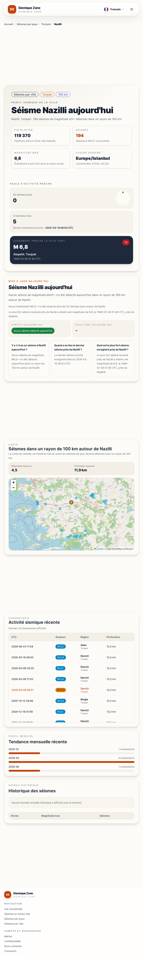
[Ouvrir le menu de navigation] (131, 9)
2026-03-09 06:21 (22, 689)
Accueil (8, 24)
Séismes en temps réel (17, 913)
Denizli (85, 688)
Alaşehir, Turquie (24, 254)
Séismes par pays (27, 24)
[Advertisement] (71, 54)
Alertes (8, 936)
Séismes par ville (25, 94)
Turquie (46, 24)
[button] (13, 482)
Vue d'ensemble (13, 908)
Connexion (10, 950)
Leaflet (99, 548)
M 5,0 (60, 689)
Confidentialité (12, 941)
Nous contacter (13, 946)
